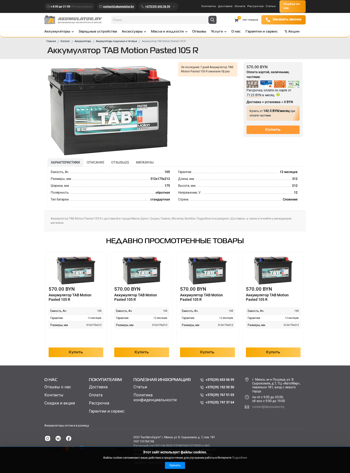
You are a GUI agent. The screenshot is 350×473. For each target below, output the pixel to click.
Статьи (271, 6)
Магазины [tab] (145, 162)
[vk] (58, 438)
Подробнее (239, 457)
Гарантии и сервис (261, 31)
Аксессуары (132, 31)
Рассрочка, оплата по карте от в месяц (268, 92)
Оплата (240, 6)
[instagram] (47, 438)
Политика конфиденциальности (155, 397)
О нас (236, 31)
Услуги (217, 31)
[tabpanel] (175, 187)
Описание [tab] (95, 162)
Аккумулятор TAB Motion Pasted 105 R (70, 297)
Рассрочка (255, 6)
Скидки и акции (59, 403)
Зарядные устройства (98, 31)
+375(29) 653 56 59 (157, 6)
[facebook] (68, 438)
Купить (76, 352)
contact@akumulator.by (118, 6)
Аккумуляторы (57, 31)
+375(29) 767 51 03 (220, 395)
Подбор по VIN (292, 6)
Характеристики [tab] (65, 162)
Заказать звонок (287, 19)
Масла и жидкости (167, 31)
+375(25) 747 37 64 (220, 402)
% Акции (292, 31)
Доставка (225, 6)
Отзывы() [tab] (120, 162)
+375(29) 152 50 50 (220, 387)
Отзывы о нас (57, 386)
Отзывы (199, 31)
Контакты (208, 6)
